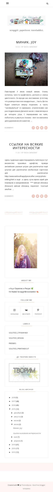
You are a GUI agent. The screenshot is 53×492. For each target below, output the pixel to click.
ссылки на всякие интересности (26, 146)
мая (15, 437)
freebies (12, 343)
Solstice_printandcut (19, 348)
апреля (17, 441)
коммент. (9, 128)
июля (16, 420)
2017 (13, 401)
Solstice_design (16, 338)
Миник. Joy (26, 42)
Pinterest (38, 314)
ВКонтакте (26, 314)
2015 (13, 409)
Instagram (14, 314)
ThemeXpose (26, 485)
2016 (13, 405)
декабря (17, 413)
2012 (13, 452)
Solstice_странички (18, 333)
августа (17, 416)
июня (16, 424)
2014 (13, 444)
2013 (13, 448)
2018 (13, 397)
